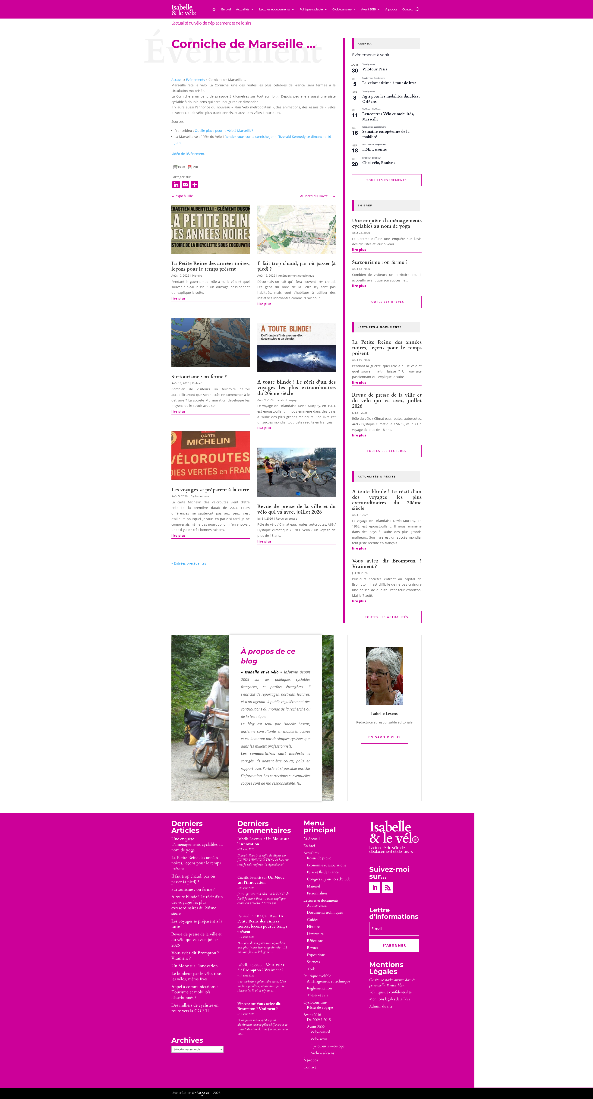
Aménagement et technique (296, 276)
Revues (312, 947)
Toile (311, 969)
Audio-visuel (317, 905)
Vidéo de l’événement (187, 154)
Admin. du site (380, 1006)
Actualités (242, 9)
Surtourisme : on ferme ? (199, 376)
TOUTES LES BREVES (386, 302)
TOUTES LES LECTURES (387, 451)
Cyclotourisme (341, 9)
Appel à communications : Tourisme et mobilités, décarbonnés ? (194, 992)
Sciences (313, 961)
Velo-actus (318, 1039)
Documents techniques (325, 912)
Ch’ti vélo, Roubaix (379, 162)
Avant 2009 (316, 1026)
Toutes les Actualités (386, 617)
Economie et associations (326, 865)
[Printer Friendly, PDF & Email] (185, 167)
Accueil (177, 79)
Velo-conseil (320, 1032)
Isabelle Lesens (248, 838)
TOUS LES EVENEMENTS (386, 180)
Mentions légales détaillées (389, 999)
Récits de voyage (287, 400)
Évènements (195, 79)
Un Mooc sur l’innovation (194, 966)
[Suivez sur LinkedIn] (374, 887)
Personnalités (317, 893)
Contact (407, 9)
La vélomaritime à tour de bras (389, 82)
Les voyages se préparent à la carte (210, 489)
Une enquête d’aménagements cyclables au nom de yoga (387, 223)
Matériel (313, 886)
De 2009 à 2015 (319, 1019)
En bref (226, 9)
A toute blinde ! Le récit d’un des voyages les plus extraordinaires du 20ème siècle (296, 388)
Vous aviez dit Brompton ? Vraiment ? (387, 564)
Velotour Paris (374, 69)
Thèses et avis (317, 995)
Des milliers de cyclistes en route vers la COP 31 (194, 1008)
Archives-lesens (322, 1053)
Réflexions (315, 940)
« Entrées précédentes (188, 563)
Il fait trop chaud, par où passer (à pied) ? (296, 266)
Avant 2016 (368, 9)
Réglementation (319, 988)
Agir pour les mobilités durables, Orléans (391, 99)
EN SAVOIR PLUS (384, 737)
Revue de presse (286, 519)
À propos (391, 9)
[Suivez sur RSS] (387, 887)
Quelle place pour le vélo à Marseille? (224, 130)
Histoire (197, 276)
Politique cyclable (311, 9)
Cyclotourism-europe (327, 1046)
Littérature (315, 933)
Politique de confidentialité (390, 992)
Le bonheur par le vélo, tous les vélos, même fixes (196, 976)
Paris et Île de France (323, 872)
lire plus (178, 298)
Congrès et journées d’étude (328, 879)
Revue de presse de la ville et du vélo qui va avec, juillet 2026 (296, 509)
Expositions (316, 954)
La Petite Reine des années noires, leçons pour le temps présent (210, 266)
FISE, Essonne (374, 149)
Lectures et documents (274, 9)
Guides (312, 919)
